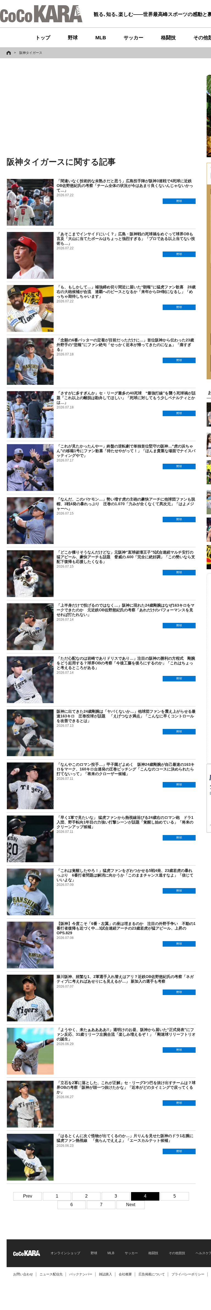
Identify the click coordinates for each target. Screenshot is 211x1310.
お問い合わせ (23, 1274)
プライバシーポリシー (187, 1274)
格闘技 (168, 37)
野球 (73, 37)
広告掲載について (151, 1274)
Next (130, 1204)
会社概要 (125, 1274)
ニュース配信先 (51, 1274)
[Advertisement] (61, 107)
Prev (27, 1196)
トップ (42, 37)
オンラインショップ (65, 1253)
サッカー (133, 37)
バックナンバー (80, 1274)
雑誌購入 (105, 1274)
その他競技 (177, 1253)
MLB (100, 37)
